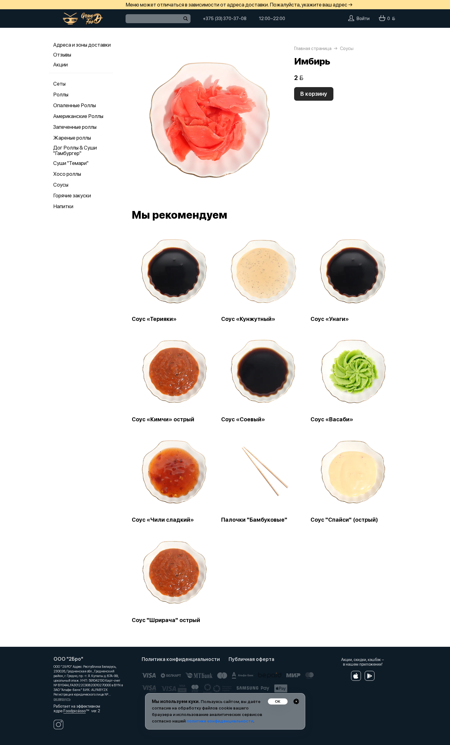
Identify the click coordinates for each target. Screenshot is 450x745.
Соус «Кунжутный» (248, 319)
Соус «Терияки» (154, 319)
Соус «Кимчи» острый (163, 419)
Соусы (60, 185)
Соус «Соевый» (243, 419)
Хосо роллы (67, 174)
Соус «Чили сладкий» (163, 520)
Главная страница (313, 48)
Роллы (60, 94)
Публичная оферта (251, 659)
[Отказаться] (296, 701)
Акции (60, 64)
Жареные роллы (72, 138)
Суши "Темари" (70, 163)
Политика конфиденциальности (181, 659)
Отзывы (62, 55)
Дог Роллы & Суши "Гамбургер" (75, 150)
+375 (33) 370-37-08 (224, 18)
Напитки (63, 206)
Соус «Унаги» (330, 319)
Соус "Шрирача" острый (166, 620)
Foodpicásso (74, 711)
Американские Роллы (78, 116)
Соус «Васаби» (332, 419)
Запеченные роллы (74, 127)
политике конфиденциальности (219, 720)
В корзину (313, 93)
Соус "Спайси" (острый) (344, 520)
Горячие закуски (72, 195)
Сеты (59, 84)
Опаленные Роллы (74, 105)
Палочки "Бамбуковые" (254, 520)
